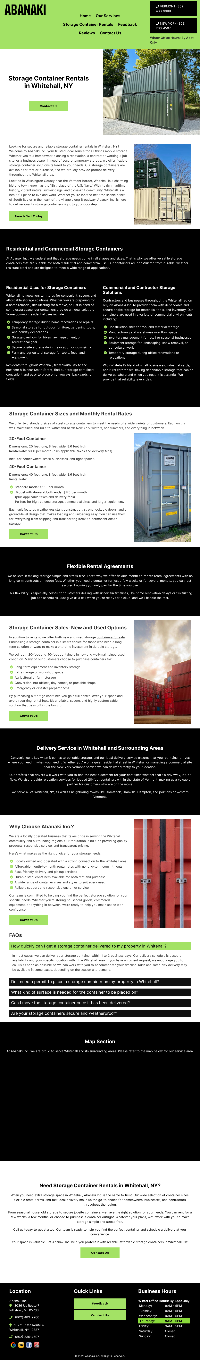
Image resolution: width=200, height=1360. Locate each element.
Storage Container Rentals (88, 24)
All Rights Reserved (112, 1355)
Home (85, 15)
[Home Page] (25, 9)
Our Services (108, 15)
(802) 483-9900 (26, 1317)
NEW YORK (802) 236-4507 (171, 25)
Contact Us (110, 33)
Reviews (87, 33)
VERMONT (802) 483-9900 (170, 8)
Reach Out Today (29, 216)
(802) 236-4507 (26, 1337)
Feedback (127, 24)
